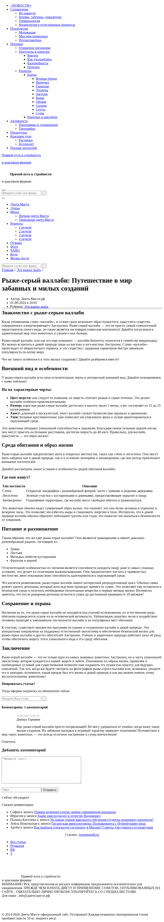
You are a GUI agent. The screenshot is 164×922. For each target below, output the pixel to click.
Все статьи (18, 842)
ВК (12, 849)
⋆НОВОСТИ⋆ (21, 5)
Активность (19, 121)
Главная (7, 270)
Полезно (33, 67)
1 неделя (25, 227)
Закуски (42, 94)
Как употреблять (39, 59)
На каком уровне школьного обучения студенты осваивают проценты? (102, 820)
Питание (16, 44)
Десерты (42, 90)
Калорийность (37, 63)
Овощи (41, 101)
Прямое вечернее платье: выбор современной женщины (75, 812)
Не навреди (27, 13)
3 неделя (25, 235)
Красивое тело (20, 136)
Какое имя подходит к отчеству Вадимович (69, 816)
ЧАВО (15, 250)
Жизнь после (19, 258)
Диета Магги (19, 204)
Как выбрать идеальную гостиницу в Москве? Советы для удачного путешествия (93, 827)
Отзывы (16, 243)
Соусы (40, 109)
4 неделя (25, 239)
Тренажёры (27, 128)
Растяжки (26, 140)
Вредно (32, 55)
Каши (40, 98)
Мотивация (27, 32)
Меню (14, 212)
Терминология (29, 21)
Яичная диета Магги (34, 216)
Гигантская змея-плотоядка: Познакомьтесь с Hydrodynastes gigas (98, 823)
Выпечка (42, 82)
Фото (14, 246)
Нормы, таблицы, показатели (40, 17)
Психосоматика (30, 40)
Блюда (32, 75)
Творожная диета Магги (36, 220)
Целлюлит (26, 144)
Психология (19, 28)
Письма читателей (23, 148)
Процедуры (18, 132)
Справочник (19, 9)
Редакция (17, 846)
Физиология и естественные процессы (47, 25)
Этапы (15, 208)
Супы (40, 113)
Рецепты (25, 71)
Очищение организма (34, 48)
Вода (14, 254)
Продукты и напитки (34, 51)
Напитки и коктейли (42, 117)
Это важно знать (29, 270)
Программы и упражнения (38, 125)
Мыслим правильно (33, 36)
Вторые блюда (46, 78)
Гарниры (42, 86)
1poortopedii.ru (88, 834)
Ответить (8, 741)
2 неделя (25, 231)
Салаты (41, 105)
